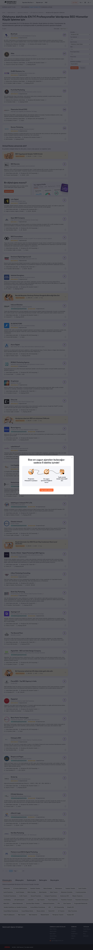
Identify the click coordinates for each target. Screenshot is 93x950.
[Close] (72, 457)
